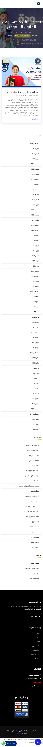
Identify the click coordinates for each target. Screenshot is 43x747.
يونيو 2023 (35, 301)
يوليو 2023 (35, 296)
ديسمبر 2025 (35, 163)
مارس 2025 (35, 199)
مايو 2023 (36, 306)
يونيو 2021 (35, 424)
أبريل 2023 (36, 311)
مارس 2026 (35, 153)
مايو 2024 (36, 245)
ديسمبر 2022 (35, 332)
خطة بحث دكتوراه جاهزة (31, 506)
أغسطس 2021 (34, 414)
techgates (19, 733)
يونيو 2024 (35, 240)
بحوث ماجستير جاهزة (32, 470)
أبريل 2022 (36, 373)
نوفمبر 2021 (35, 398)
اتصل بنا (37, 658)
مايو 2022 (36, 368)
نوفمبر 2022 (35, 337)
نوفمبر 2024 (35, 214)
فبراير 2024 (35, 260)
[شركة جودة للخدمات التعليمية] (38, 3)
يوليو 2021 (35, 419)
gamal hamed (32, 95)
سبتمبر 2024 (35, 225)
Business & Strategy (32, 445)
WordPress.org (34, 578)
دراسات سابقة (34, 526)
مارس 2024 (35, 255)
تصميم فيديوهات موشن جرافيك (29, 485)
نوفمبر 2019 (35, 429)
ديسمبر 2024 (35, 209)
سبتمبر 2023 (35, 286)
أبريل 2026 (36, 148)
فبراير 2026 (35, 158)
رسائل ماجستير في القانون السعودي (22, 92)
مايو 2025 (36, 189)
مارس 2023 (35, 317)
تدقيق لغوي (35, 480)
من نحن (37, 637)
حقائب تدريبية (35, 491)
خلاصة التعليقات (34, 573)
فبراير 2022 (35, 383)
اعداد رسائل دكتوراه (33, 450)
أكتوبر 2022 (35, 342)
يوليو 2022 (35, 357)
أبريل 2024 (36, 250)
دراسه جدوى (35, 531)
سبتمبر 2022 (35, 347)
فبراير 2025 (35, 204)
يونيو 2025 (35, 184)
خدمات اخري (35, 501)
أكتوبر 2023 (35, 281)
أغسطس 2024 (34, 230)
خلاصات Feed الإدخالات (32, 568)
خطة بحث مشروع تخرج (32, 516)
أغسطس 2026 (34, 143)
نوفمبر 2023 (35, 276)
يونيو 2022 (35, 362)
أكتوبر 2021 (35, 403)
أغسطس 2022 (34, 352)
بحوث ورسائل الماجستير (32, 475)
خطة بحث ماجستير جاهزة (31, 511)
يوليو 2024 (35, 235)
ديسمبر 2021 (35, 393)
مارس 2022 (35, 378)
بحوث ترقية (35, 465)
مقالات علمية (35, 654)
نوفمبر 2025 (35, 169)
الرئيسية (37, 633)
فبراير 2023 (35, 322)
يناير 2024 (36, 266)
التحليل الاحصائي (34, 460)
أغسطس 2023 (34, 291)
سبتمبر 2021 (35, 408)
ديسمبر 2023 (35, 271)
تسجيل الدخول (34, 563)
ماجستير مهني (34, 542)
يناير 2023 (36, 327)
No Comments (20, 95)
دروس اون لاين (34, 537)
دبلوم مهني (35, 521)
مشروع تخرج (35, 547)
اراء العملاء (36, 650)
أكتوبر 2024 (35, 220)
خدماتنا (38, 641)
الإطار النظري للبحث (33, 455)
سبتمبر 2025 (35, 179)
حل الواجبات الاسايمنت (32, 496)
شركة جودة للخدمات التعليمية (22, 32)
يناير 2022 (36, 388)
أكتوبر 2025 (35, 174)
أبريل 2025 (36, 194)
